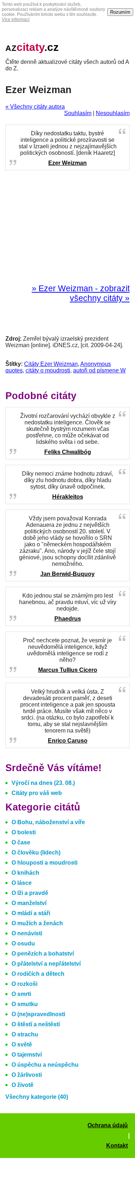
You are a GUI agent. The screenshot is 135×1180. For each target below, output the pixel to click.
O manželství (29, 903)
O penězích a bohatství (43, 953)
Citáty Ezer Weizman (51, 364)
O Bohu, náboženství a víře (48, 822)
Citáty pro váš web (37, 793)
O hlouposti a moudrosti (44, 863)
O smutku (25, 1004)
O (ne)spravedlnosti (38, 1014)
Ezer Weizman (67, 163)
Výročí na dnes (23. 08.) (43, 783)
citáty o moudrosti (48, 370)
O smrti (21, 994)
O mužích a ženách (37, 923)
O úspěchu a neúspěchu (45, 1065)
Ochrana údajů (107, 1125)
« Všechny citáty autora (35, 107)
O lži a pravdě (30, 893)
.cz (32, 47)
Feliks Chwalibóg (67, 452)
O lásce (22, 883)
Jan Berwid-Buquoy (67, 574)
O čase (21, 842)
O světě (22, 1044)
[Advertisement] (67, 227)
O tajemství (27, 1055)
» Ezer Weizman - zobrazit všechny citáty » (81, 293)
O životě (22, 1085)
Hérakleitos (67, 497)
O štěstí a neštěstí (36, 1024)
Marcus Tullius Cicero (67, 670)
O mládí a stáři (31, 913)
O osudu (23, 943)
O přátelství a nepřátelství (46, 964)
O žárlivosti (27, 1075)
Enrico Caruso (67, 741)
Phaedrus (67, 619)
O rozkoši (24, 984)
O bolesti (24, 832)
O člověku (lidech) (36, 852)
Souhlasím (77, 113)
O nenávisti (27, 933)
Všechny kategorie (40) (36, 1097)
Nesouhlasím (113, 113)
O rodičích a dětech (38, 974)
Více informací (16, 19)
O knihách (25, 873)
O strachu (25, 1034)
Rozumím (120, 12)
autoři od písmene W (99, 370)
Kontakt (117, 1145)
